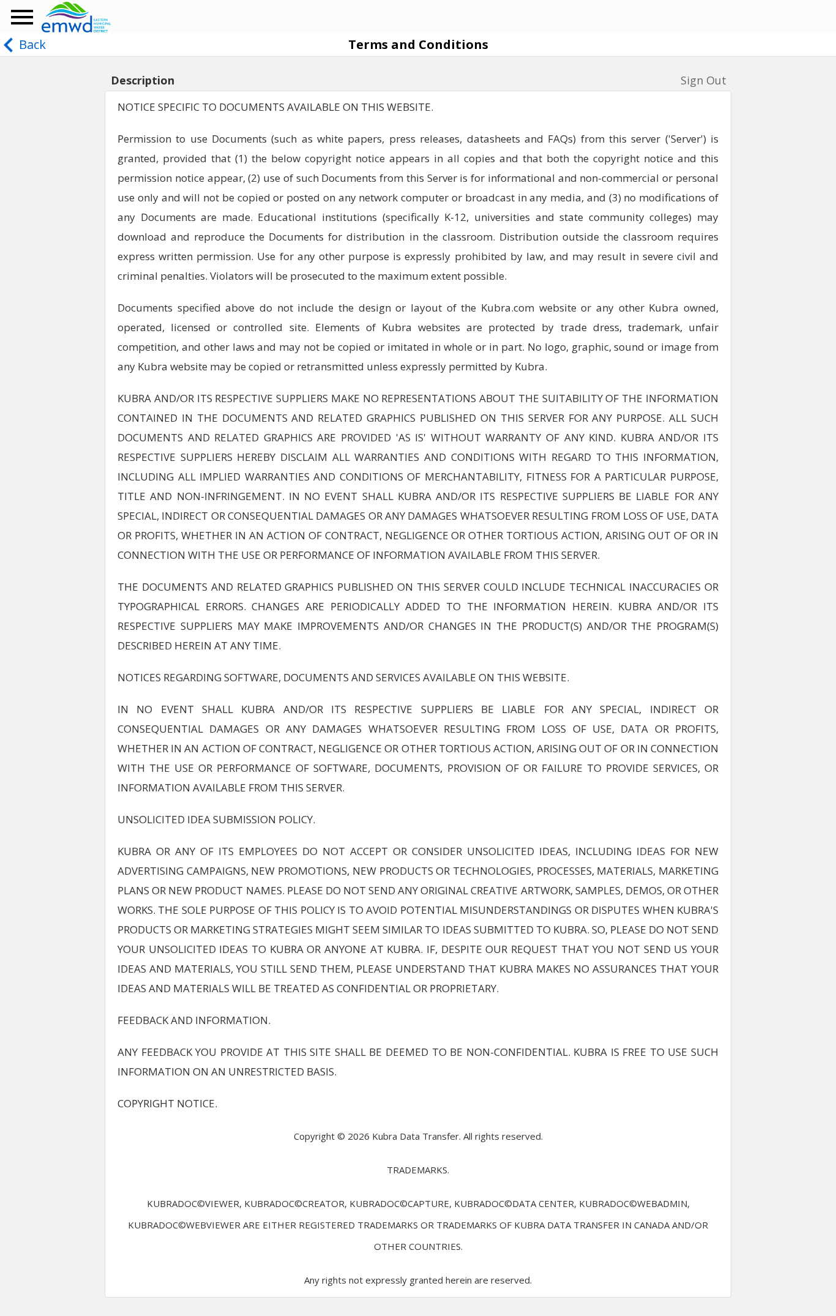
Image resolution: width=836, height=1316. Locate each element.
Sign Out (703, 80)
